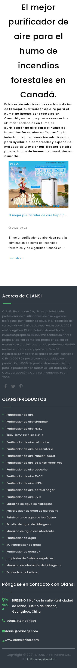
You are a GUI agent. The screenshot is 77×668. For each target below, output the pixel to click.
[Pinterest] (21, 386)
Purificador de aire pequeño (26, 469)
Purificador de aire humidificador (30, 456)
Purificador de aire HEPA (24, 483)
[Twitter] (14, 386)
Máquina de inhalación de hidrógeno (33, 565)
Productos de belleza (22, 572)
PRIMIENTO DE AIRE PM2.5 (24, 435)
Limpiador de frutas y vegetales (30, 558)
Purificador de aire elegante (27, 422)
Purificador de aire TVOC (24, 476)
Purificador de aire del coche (27, 442)
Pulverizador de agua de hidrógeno (32, 511)
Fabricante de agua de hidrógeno (31, 517)
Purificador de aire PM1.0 (24, 429)
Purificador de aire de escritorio (29, 449)
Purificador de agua (21, 538)
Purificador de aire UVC (23, 497)
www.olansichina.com (22, 640)
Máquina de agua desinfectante (30, 531)
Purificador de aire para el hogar (30, 490)
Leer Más (15, 258)
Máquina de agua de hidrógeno (29, 504)
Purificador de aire (20, 415)
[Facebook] (6, 386)
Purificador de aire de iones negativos (34, 463)
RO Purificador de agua (23, 545)
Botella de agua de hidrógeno (28, 524)
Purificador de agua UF (23, 552)
